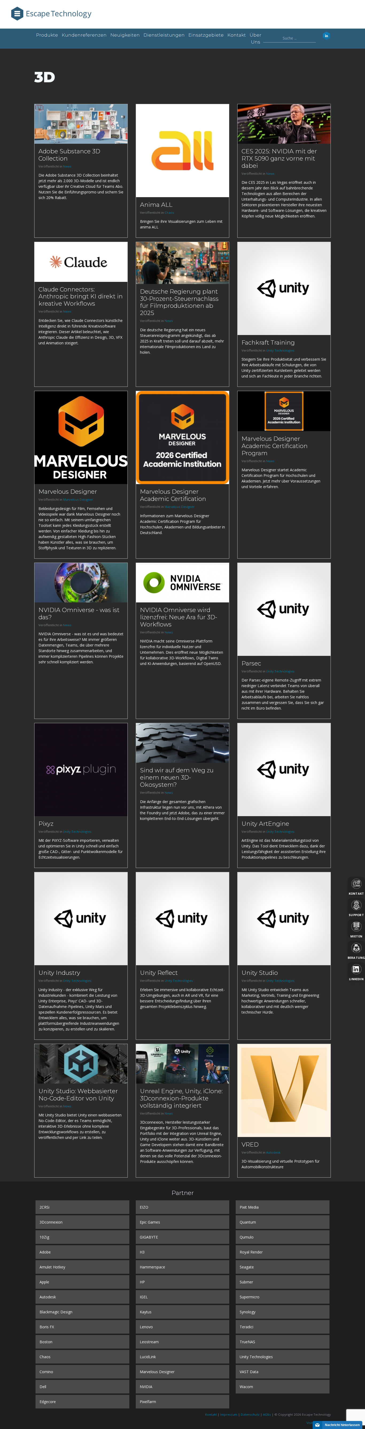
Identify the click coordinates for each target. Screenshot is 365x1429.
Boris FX (47, 1326)
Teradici (246, 1326)
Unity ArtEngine (265, 823)
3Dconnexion (51, 1222)
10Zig (44, 1237)
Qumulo (247, 1237)
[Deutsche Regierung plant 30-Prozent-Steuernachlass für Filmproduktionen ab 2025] (182, 262)
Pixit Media (249, 1207)
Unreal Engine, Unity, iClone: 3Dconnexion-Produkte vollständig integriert (181, 1098)
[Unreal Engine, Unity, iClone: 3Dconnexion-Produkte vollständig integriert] (182, 1063)
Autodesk (273, 1152)
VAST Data (249, 1371)
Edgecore (48, 1401)
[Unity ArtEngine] (284, 769)
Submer (246, 1281)
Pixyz (45, 823)
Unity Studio (260, 972)
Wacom (246, 1386)
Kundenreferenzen (84, 35)
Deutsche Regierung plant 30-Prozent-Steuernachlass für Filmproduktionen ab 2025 (179, 302)
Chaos (169, 213)
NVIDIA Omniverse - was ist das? (78, 613)
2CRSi (44, 1207)
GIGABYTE (149, 1237)
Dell (43, 1386)
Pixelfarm (148, 1401)
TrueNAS (247, 1341)
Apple (44, 1281)
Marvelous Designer (67, 491)
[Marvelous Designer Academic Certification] (182, 437)
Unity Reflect (159, 972)
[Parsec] (284, 608)
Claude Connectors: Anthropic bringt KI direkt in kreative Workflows (80, 296)
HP (142, 1281)
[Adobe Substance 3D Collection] (80, 123)
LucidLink (148, 1356)
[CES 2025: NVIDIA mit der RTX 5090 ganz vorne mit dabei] (284, 123)
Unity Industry (59, 972)
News (67, 166)
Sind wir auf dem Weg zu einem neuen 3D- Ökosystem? (176, 777)
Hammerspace (152, 1267)
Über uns (255, 38)
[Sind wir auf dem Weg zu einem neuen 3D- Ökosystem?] (182, 742)
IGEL (144, 1296)
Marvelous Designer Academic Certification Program (275, 446)
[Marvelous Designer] (80, 437)
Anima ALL (156, 204)
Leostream (149, 1341)
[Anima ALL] (182, 150)
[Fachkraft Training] (284, 288)
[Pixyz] (80, 769)
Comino (46, 1371)
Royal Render (251, 1252)
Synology (247, 1311)
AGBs (267, 1414)
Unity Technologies (280, 350)
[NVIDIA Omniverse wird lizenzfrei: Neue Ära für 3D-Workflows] (182, 582)
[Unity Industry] (80, 918)
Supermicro (249, 1296)
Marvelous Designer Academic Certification (173, 495)
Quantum (248, 1222)
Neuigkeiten (125, 35)
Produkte (47, 35)
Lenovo (146, 1326)
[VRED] (284, 1089)
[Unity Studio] (284, 918)
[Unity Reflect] (182, 918)
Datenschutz (250, 1414)
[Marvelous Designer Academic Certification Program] (284, 410)
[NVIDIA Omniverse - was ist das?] (80, 582)
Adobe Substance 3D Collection (69, 154)
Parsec (251, 663)
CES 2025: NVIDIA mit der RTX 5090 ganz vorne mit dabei (279, 158)
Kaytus (146, 1311)
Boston (46, 1341)
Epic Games (150, 1222)
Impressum (228, 1414)
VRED (250, 1144)
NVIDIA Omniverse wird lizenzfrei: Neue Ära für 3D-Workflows (178, 617)
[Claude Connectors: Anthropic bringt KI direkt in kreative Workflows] (80, 261)
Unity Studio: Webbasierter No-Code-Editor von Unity (78, 1094)
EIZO (144, 1207)
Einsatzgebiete (206, 35)
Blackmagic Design (56, 1311)
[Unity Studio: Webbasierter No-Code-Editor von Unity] (80, 1063)
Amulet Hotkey (52, 1267)
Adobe (45, 1252)
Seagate (247, 1267)
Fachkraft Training (268, 342)
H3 (142, 1252)
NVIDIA (146, 1386)
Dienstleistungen (164, 35)
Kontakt (236, 35)
